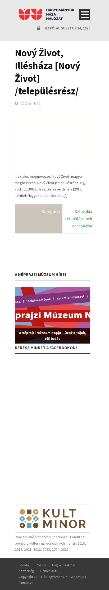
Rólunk (41, 565)
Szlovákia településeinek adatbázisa (78, 218)
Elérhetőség (48, 571)
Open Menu (84, 14)
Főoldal (24, 565)
